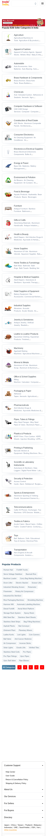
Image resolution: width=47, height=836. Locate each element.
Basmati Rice (31, 574)
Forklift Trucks (22, 570)
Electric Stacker (22, 583)
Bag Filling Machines (32, 622)
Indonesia (8, 827)
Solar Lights (8, 648)
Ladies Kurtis (9, 635)
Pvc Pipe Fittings (10, 656)
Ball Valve (7, 639)
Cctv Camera (34, 635)
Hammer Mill (9, 604)
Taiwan (20, 825)
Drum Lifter (8, 583)
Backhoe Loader (10, 578)
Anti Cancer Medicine (23, 639)
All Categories (9, 667)
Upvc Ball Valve (10, 660)
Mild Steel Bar (9, 617)
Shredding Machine (35, 600)
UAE (15, 827)
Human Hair (8, 570)
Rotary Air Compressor (24, 591)
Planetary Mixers (25, 630)
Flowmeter (8, 591)
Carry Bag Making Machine (31, 578)
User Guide (10, 776)
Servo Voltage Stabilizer (13, 574)
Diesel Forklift (9, 609)
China (13, 825)
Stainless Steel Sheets (27, 617)
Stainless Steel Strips (12, 622)
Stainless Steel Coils (12, 652)
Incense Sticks (25, 643)
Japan (6, 825)
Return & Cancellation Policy (17, 779)
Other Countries (10, 830)
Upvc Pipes (24, 656)
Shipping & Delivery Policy (16, 783)
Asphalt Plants (9, 626)
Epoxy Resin (29, 613)
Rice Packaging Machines (14, 600)
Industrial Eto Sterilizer (12, 596)
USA (33, 827)
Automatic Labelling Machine (28, 604)
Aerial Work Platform (26, 609)
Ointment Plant (9, 630)
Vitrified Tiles (34, 648)
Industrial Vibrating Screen (14, 587)
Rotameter (32, 587)
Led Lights (21, 635)
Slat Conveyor (23, 626)
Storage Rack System (12, 613)
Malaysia (37, 825)
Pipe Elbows (24, 660)
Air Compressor (10, 643)
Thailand (28, 825)
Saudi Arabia (24, 827)
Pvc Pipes (27, 652)
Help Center (10, 772)
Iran (38, 827)
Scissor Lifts (36, 583)
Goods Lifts (20, 648)
